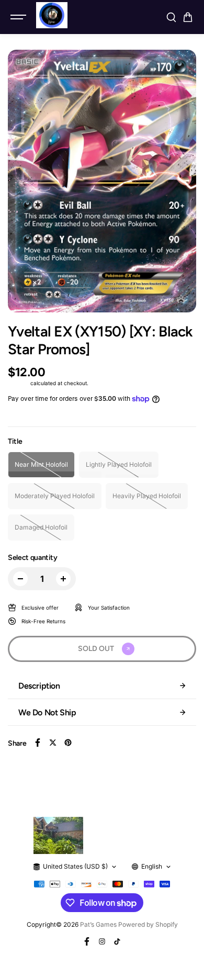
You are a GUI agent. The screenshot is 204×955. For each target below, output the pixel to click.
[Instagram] (102, 941)
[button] (187, 17)
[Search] (171, 17)
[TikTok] (117, 941)
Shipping (18, 383)
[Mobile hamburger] (19, 17)
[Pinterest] (68, 742)
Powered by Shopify (148, 924)
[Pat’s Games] (51, 15)
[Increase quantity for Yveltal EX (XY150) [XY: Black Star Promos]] (63, 578)
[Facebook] (37, 742)
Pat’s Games (98, 924)
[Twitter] (53, 742)
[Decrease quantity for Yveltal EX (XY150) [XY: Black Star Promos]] (20, 578)
